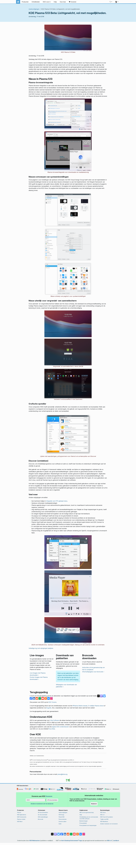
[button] (111, 2)
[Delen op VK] (48, 698)
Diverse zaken (62, 821)
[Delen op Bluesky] (104, 696)
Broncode (40, 819)
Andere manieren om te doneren (42, 804)
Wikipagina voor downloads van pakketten (66, 686)
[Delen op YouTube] (42, 698)
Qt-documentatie (42, 814)
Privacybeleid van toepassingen (87, 825)
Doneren (49, 796)
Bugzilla (48, 708)
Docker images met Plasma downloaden (39, 678)
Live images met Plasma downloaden (37, 674)
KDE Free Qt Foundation (106, 817)
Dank (60, 823)
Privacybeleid (83, 823)
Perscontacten (63, 819)
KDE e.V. (102, 814)
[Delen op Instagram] (51, 698)
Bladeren (94, 804)
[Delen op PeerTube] (45, 698)
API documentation (52, 800)
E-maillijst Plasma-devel (96, 706)
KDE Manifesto (104, 821)
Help (80, 814)
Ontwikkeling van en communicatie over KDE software (88, 817)
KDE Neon (19, 821)
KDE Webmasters (34, 840)
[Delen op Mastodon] (101, 696)
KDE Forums (52, 702)
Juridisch (116, 840)
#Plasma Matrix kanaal (80, 706)
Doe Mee (52, 729)
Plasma (19, 812)
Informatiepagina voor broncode (92, 672)
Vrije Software (54, 720)
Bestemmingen (83, 821)
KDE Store (103, 812)
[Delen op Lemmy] (39, 698)
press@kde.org (62, 774)
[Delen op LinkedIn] (34, 698)
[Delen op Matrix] (98, 696)
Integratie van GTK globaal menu (56, 501)
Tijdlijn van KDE (104, 819)
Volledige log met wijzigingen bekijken (41, 648)
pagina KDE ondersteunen (60, 727)
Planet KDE (61, 817)
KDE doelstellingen (43, 817)
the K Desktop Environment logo (71, 840)
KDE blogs (61, 814)
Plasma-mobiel (21, 819)
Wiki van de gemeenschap (86, 812)
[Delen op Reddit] (37, 698)
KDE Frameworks (21, 817)
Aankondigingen (34, 9)
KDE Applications (21, 814)
